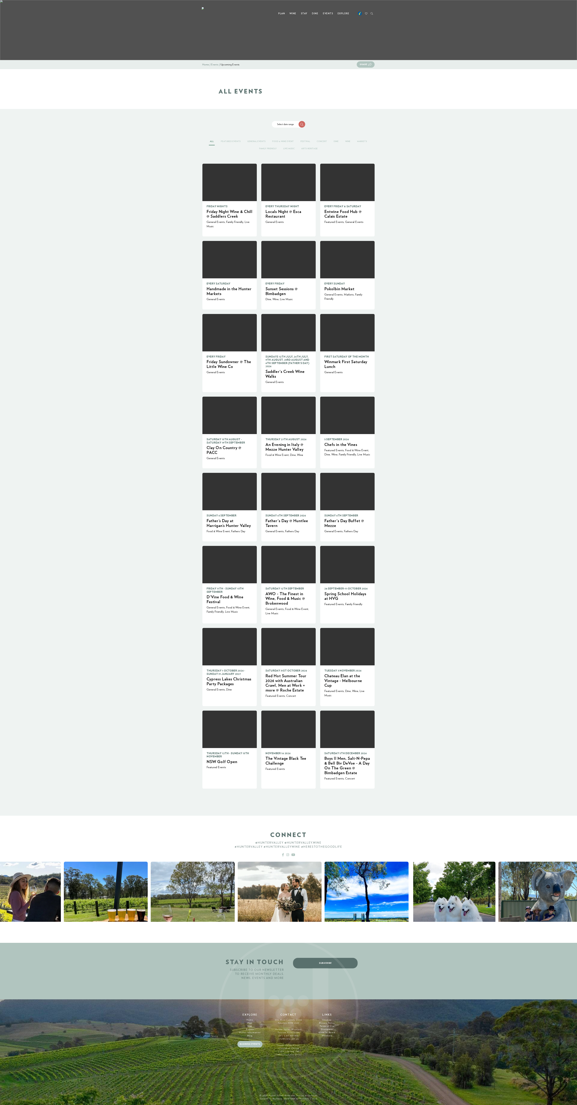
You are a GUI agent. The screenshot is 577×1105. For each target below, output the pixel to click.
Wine (293, 13)
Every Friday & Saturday (342, 206)
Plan (281, 13)
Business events (250, 1044)
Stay (304, 13)
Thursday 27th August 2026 (286, 439)
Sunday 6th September (341, 515)
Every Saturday (218, 283)
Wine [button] (348, 141)
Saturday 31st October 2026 (286, 670)
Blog (249, 1036)
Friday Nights (217, 206)
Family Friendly (234, 222)
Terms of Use (327, 1026)
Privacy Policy (327, 1023)
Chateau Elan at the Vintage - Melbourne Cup (343, 681)
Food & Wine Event (277, 455)
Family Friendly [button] (268, 149)
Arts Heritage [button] (309, 149)
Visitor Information (250, 1033)
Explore (343, 13)
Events (328, 13)
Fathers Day (238, 531)
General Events (216, 222)
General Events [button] (256, 141)
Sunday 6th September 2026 (286, 515)
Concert (291, 696)
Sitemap (327, 1020)
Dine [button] (336, 141)
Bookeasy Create (308, 1099)
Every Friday (275, 283)
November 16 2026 (278, 753)
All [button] (212, 141)
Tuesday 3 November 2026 (342, 670)
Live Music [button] (289, 149)
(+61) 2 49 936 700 (288, 1051)
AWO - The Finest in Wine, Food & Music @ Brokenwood (285, 599)
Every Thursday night (282, 206)
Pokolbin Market (339, 289)
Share (363, 64)
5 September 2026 (336, 439)
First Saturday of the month (346, 356)
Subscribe (325, 963)
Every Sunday (334, 283)
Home (205, 64)
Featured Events (334, 222)
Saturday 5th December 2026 (345, 753)
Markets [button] (362, 141)
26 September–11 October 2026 (346, 588)
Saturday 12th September (285, 588)
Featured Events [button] (231, 141)
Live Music (286, 299)
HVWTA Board (327, 1033)
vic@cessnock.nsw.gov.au (288, 1055)
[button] (302, 124)
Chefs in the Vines (340, 445)
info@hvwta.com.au (288, 1039)
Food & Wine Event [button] (283, 141)
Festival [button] (305, 141)
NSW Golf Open (222, 762)
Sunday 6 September (222, 515)
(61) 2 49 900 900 (288, 1036)
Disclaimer (327, 1029)
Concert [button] (322, 141)
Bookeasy (277, 1099)
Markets (349, 294)
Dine (315, 13)
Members (327, 1036)
